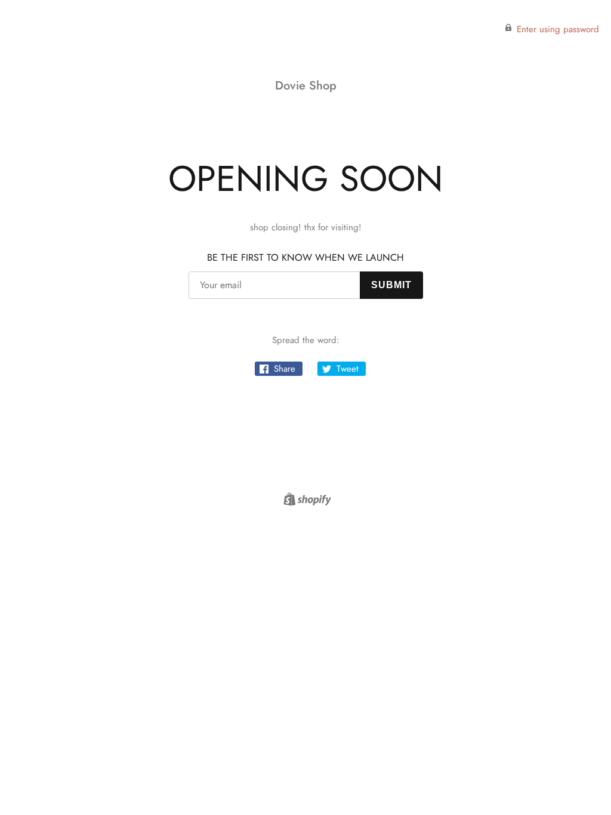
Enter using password (558, 29)
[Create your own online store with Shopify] (305, 501)
